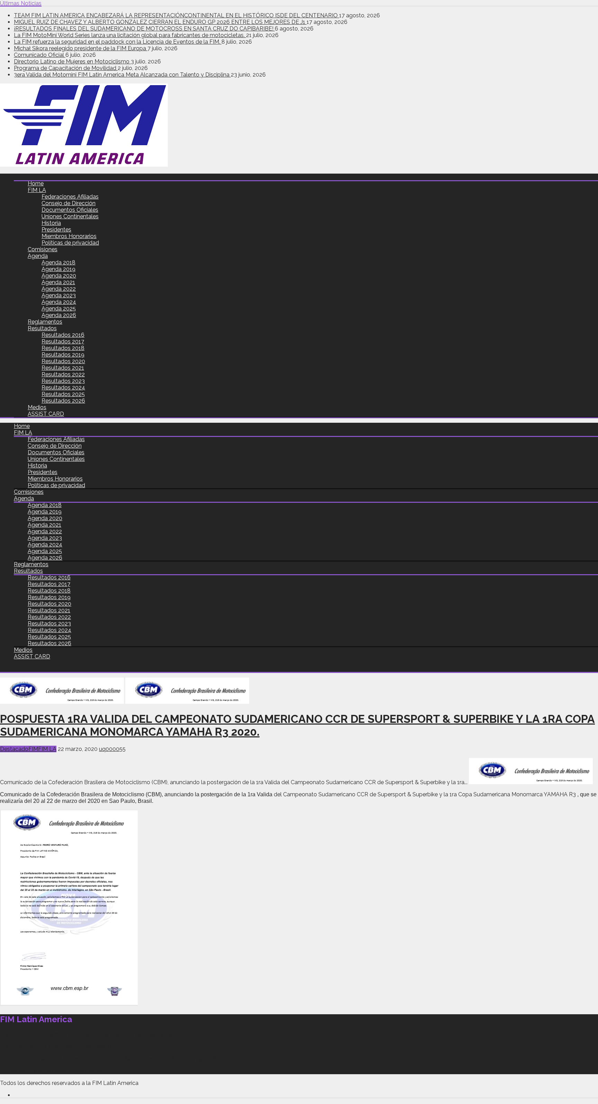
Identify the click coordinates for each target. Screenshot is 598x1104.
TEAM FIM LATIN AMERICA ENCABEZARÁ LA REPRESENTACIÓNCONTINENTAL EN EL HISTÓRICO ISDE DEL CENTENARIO (176, 15)
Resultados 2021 (63, 368)
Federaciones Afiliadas (70, 196)
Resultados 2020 (63, 361)
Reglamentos (45, 321)
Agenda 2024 (59, 302)
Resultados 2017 (63, 341)
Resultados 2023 (63, 381)
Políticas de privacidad (70, 242)
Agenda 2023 (59, 295)
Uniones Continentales (70, 216)
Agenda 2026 (59, 315)
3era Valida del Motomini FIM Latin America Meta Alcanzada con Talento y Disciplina (122, 74)
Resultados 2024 (63, 387)
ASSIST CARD (46, 414)
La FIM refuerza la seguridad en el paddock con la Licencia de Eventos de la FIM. (117, 41)
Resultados (42, 328)
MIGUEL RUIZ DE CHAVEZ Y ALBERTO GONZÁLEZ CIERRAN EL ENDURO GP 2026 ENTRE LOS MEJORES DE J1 (160, 22)
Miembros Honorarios (69, 236)
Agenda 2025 (59, 308)
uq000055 (112, 749)
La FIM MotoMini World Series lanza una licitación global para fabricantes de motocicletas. (130, 35)
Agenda (38, 256)
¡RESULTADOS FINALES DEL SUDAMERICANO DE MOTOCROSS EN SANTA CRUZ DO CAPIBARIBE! (144, 28)
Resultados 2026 (63, 400)
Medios (37, 407)
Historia (51, 223)
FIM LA (37, 190)
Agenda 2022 (59, 289)
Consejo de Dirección (69, 203)
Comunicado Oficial (39, 55)
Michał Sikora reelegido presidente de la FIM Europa (80, 48)
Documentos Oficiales (70, 210)
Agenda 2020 (59, 275)
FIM (33, 749)
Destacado (14, 749)
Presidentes (56, 229)
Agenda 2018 (58, 262)
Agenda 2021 (58, 282)
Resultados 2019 (63, 354)
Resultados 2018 (63, 348)
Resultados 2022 (63, 374)
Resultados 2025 (63, 394)
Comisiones (42, 249)
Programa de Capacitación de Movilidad (66, 68)
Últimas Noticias (21, 3)
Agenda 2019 (58, 269)
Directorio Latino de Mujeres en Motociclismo (72, 61)
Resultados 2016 (63, 335)
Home (36, 183)
